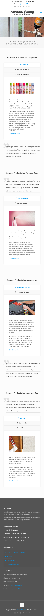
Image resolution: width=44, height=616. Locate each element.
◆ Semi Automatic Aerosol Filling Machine (16, 537)
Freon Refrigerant (23, 292)
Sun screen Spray (23, 203)
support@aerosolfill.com (23, 4)
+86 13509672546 (16, 1)
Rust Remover (23, 428)
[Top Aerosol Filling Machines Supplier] (22, 12)
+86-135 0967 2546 (16, 585)
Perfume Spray (23, 198)
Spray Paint (23, 423)
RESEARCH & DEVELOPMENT (16, 552)
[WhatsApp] (18, 7)
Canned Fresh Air (23, 74)
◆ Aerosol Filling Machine (11, 530)
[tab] (22, 64)
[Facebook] (21, 7)
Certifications (11, 560)
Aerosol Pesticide (23, 69)
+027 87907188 (29, 1)
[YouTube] (26, 7)
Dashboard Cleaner (23, 287)
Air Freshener (23, 64)
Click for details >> (14, 133)
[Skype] (15, 7)
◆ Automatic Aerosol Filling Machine (15, 533)
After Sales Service (13, 564)
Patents (9, 556)
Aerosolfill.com (21, 610)
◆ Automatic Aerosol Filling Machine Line (16, 541)
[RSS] (29, 7)
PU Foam (23, 418)
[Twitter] (23, 7)
